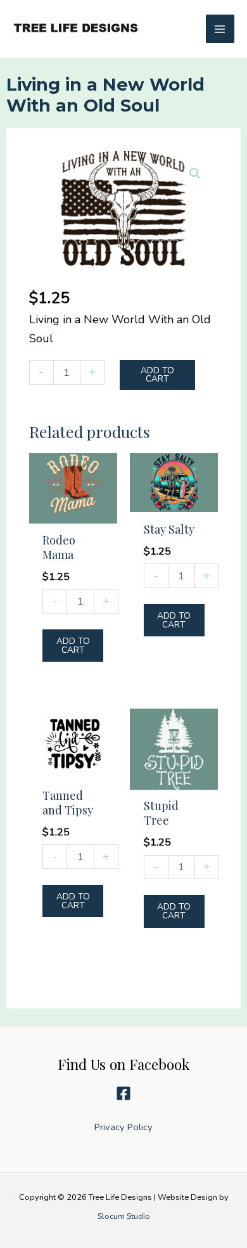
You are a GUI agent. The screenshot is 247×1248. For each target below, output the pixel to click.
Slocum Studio (124, 1216)
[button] (195, 173)
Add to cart (157, 374)
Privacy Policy (123, 1127)
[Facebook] (123, 1093)
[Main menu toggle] (220, 29)
